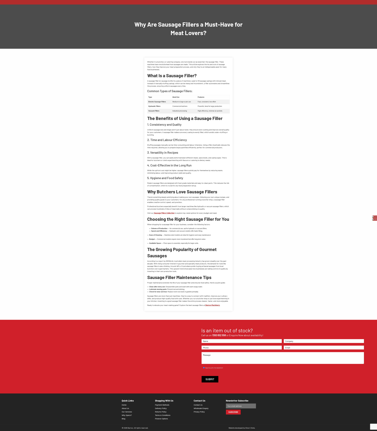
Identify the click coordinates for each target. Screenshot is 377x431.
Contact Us (198, 405)
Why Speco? (127, 415)
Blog (123, 419)
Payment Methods (162, 405)
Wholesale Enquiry (201, 408)
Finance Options (161, 419)
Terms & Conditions (162, 415)
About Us (125, 408)
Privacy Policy (199, 412)
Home (124, 405)
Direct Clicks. (250, 428)
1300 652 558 (219, 335)
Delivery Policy (161, 408)
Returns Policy (160, 412)
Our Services (127, 412)
